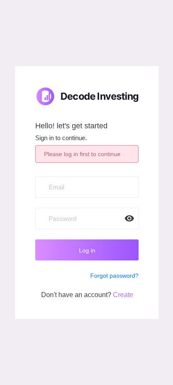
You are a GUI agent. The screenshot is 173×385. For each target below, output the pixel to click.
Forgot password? (114, 275)
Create (123, 294)
